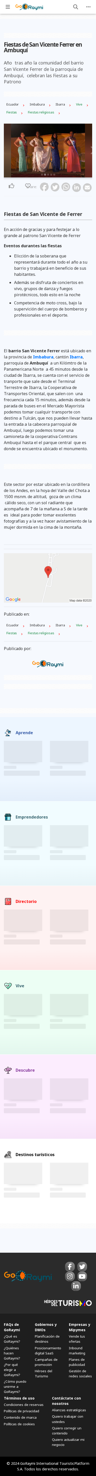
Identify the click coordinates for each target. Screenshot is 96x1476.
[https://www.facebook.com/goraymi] (70, 1267)
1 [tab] (42, 175)
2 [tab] (45, 175)
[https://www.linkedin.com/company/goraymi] (76, 1286)
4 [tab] (51, 175)
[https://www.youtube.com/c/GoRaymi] (82, 1276)
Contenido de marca (20, 1417)
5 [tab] (54, 175)
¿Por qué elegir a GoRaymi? (12, 1369)
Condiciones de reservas (24, 1404)
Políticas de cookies (19, 1424)
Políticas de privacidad (21, 1411)
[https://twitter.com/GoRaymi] (82, 1267)
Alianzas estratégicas (69, 1410)
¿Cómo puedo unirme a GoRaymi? (15, 1386)
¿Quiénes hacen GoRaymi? (12, 1353)
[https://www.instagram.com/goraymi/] (70, 1276)
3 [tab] (48, 175)
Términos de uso (19, 1398)
